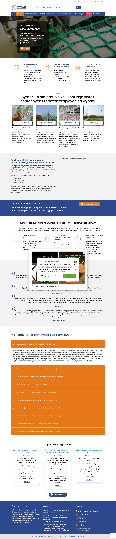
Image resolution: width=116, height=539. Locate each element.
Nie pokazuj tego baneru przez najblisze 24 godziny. (46, 286)
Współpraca (95, 2)
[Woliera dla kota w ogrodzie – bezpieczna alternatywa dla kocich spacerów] (58, 451)
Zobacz (26, 49)
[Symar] (18, 7)
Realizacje (86, 2)
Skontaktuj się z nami (91, 204)
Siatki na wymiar (31, 14)
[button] (8, 37)
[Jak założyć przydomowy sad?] (89, 451)
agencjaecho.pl (64, 537)
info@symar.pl (83, 525)
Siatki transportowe (47, 14)
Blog (102, 2)
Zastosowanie (71, 2)
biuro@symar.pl (84, 521)
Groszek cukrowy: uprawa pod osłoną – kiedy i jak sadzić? (26, 460)
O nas (79, 2)
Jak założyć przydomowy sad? (89, 459)
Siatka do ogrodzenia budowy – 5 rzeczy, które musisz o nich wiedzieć (56, 530)
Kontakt (96, 14)
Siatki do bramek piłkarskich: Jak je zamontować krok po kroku (54, 525)
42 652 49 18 (83, 515)
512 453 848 (83, 518)
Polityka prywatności (77, 537)
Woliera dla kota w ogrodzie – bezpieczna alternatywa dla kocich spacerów (58, 461)
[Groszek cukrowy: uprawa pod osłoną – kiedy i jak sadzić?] (26, 451)
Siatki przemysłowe (64, 14)
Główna (20, 14)
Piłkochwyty (79, 14)
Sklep (89, 14)
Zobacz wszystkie (59, 495)
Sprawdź (27, 481)
